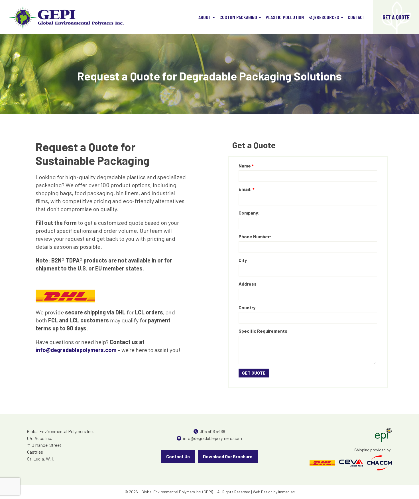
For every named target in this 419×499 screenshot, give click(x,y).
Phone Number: (255, 236)
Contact (356, 17)
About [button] (205, 17)
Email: (245, 189)
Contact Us (178, 456)
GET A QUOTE (396, 17)
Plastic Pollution (285, 17)
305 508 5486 (212, 431)
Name (245, 165)
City (243, 260)
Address (248, 283)
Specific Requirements (263, 331)
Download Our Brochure (228, 456)
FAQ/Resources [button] (324, 17)
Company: (249, 212)
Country (247, 307)
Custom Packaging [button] (238, 17)
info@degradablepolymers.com (212, 438)
